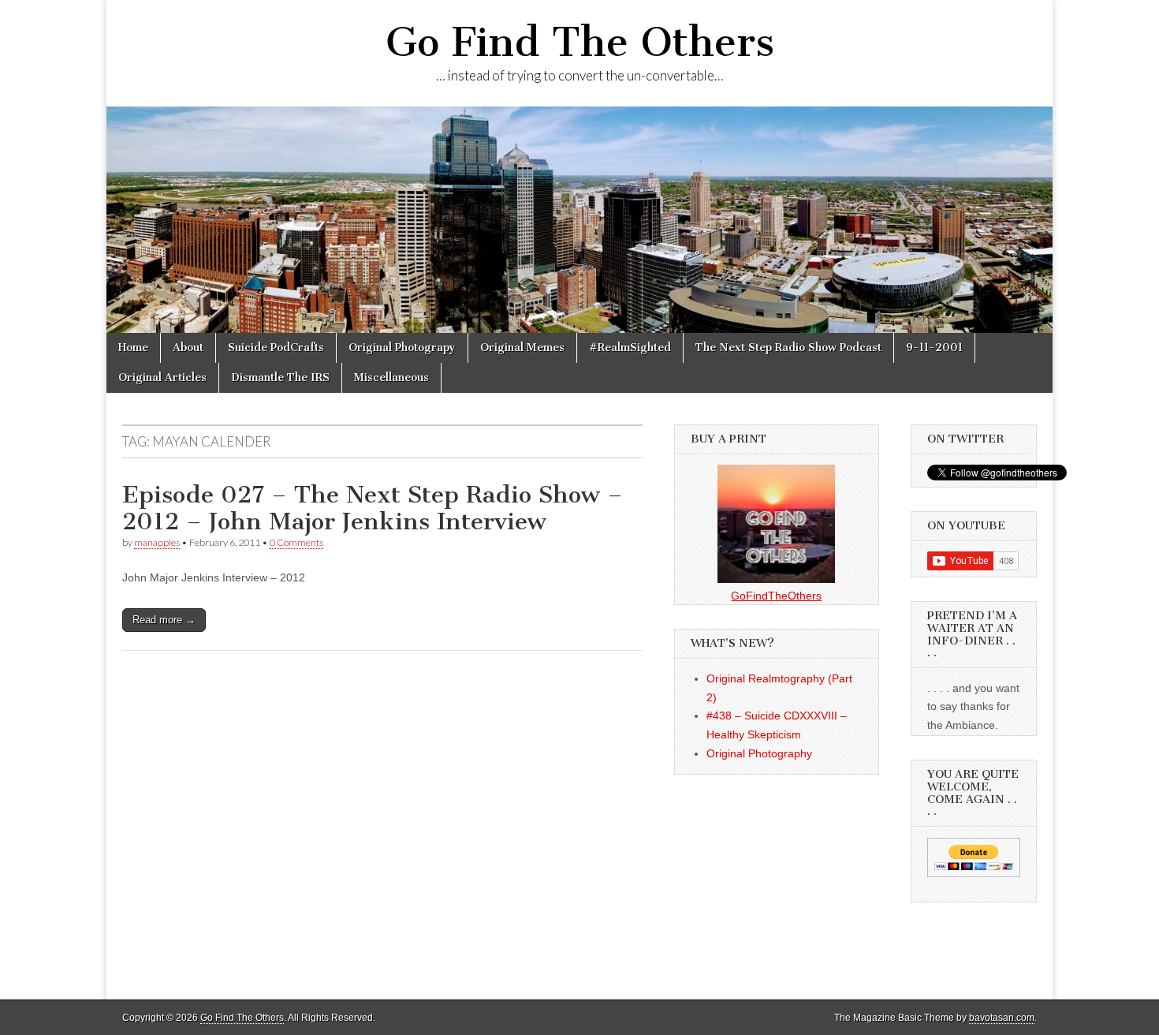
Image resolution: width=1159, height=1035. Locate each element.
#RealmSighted (630, 347)
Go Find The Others (580, 42)
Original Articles (162, 377)
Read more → (164, 620)
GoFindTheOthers (776, 595)
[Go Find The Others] (579, 219)
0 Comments (296, 542)
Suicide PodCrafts (276, 347)
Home (133, 347)
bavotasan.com (1001, 1017)
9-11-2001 (934, 347)
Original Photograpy (402, 347)
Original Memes (522, 347)
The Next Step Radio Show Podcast (788, 347)
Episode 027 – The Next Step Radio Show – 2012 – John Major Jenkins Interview (372, 508)
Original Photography (759, 753)
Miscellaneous (391, 377)
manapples (157, 542)
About (188, 347)
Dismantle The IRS (280, 377)
